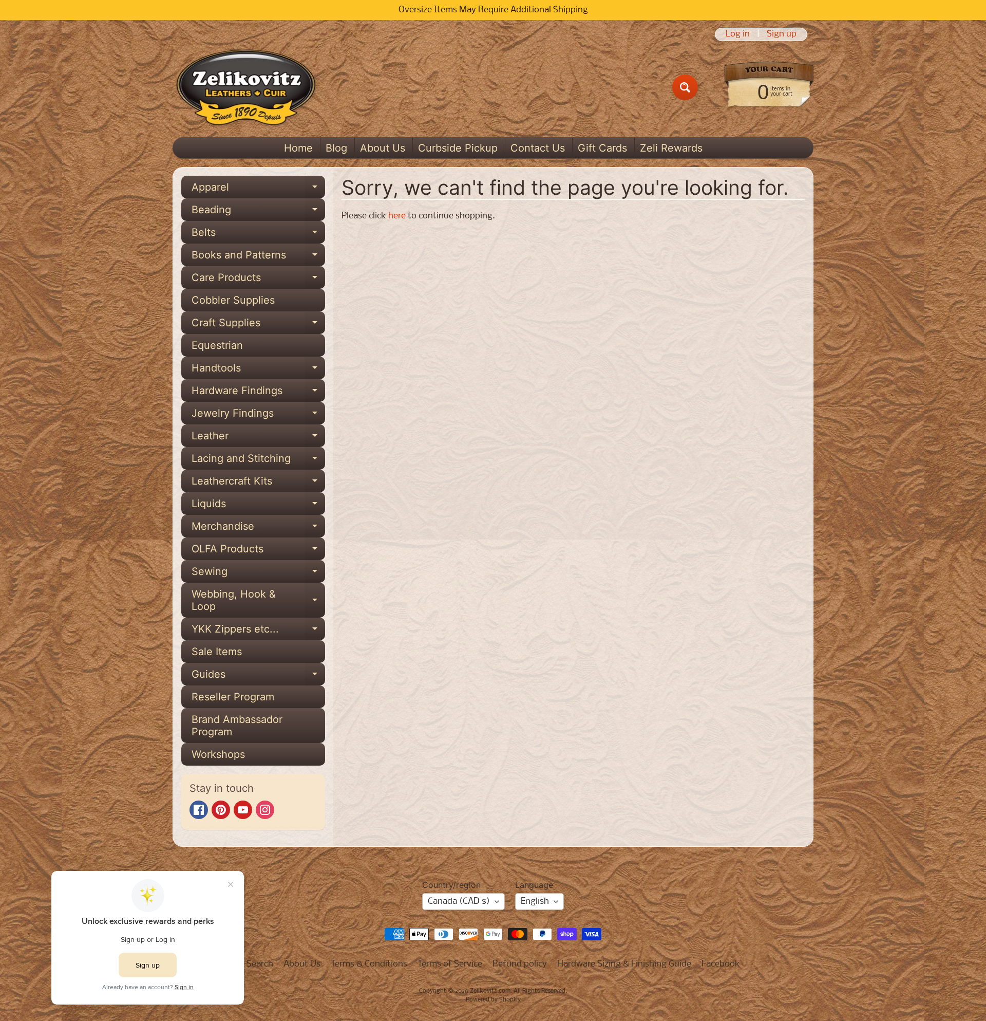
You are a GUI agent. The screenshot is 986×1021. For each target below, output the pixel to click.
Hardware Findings (258, 393)
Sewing (258, 574)
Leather (258, 438)
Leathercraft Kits (258, 483)
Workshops (218, 754)
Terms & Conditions (369, 964)
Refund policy (519, 964)
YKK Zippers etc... (258, 631)
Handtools (258, 370)
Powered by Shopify (493, 1000)
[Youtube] (243, 810)
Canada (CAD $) (459, 901)
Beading (258, 212)
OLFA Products (258, 551)
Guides (258, 676)
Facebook (720, 964)
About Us (382, 148)
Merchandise (258, 528)
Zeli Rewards (671, 148)
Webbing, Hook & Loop (258, 601)
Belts (258, 235)
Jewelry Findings (258, 415)
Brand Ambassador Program (237, 725)
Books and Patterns (258, 257)
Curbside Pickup (458, 148)
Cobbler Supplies (233, 300)
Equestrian (217, 345)
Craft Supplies (258, 325)
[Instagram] (265, 810)
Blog (336, 148)
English (535, 901)
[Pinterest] (221, 810)
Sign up (782, 34)
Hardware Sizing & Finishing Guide (624, 964)
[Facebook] (198, 810)
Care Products (258, 280)
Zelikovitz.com (490, 991)
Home (298, 148)
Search (259, 964)
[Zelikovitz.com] (246, 87)
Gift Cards (602, 148)
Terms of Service (450, 964)
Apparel (258, 189)
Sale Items (217, 651)
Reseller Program (233, 697)
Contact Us (537, 148)
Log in (738, 34)
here (397, 216)
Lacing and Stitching (258, 461)
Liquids (258, 506)
